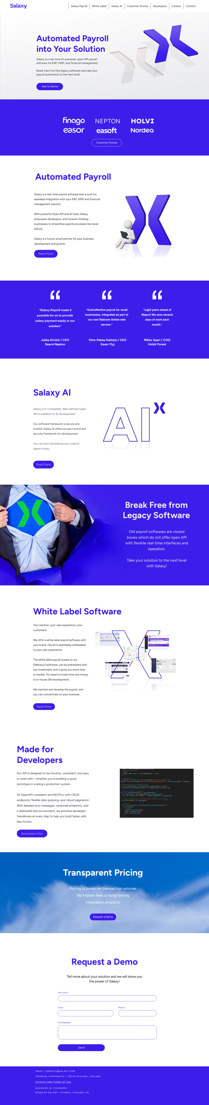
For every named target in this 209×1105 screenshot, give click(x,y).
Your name (63, 992)
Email (61, 1007)
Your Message (65, 1022)
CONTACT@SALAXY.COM (60, 1071)
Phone (122, 1007)
